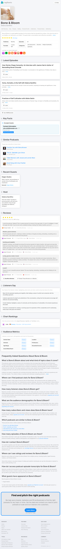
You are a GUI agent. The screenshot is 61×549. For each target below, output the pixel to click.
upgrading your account (8, 406)
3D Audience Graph (6, 539)
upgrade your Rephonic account (35, 485)
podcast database (43, 438)
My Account (4, 531)
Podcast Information (25, 527)
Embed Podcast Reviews (7, 546)
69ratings (15, 38)
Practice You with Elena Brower (17, 147)
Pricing (3, 525)
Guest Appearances (45, 524)
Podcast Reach (4, 541)
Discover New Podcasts (6, 544)
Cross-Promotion (45, 529)
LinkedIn (43, 542)
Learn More (30, 510)
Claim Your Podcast (5, 529)
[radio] (3, 38)
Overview (23, 524)
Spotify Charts (24, 546)
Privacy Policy (44, 539)
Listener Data (24, 525)
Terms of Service (45, 541)
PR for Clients (44, 525)
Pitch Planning (24, 529)
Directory (23, 541)
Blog (22, 539)
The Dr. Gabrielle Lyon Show (16, 152)
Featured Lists (24, 542)
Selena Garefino (6, 25)
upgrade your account (53, 395)
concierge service (28, 448)
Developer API (4, 533)
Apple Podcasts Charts (26, 544)
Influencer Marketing (46, 531)
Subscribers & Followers (7, 542)
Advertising (43, 527)
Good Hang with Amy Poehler (16, 163)
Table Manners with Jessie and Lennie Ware (21, 158)
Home (2, 524)
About (2, 527)
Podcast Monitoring (45, 533)
